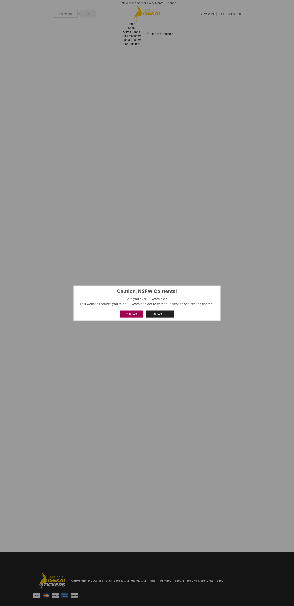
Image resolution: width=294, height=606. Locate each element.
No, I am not (160, 313)
